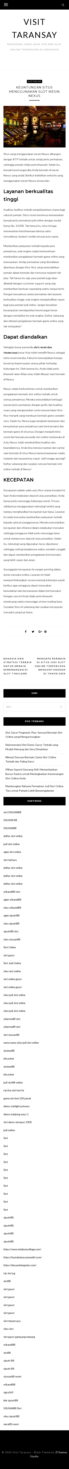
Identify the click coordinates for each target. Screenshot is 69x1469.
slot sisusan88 (11, 1034)
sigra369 (8, 1392)
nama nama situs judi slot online (21, 1042)
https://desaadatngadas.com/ (19, 1265)
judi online (9, 1130)
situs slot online (12, 971)
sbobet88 (9, 1050)
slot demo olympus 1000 (17, 1122)
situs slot (8, 1328)
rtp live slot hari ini (13, 1090)
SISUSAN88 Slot (12, 1408)
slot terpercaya (12, 1320)
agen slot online (12, 851)
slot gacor (9, 955)
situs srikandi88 (12, 907)
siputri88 (8, 1217)
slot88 (7, 1281)
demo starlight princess (16, 1106)
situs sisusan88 (11, 939)
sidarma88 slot (11, 1018)
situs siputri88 (11, 923)
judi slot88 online (13, 1082)
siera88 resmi (11, 1424)
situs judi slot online (14, 995)
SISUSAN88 (9, 828)
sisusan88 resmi (12, 1376)
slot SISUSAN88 (12, 812)
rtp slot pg (9, 1273)
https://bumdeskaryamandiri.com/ (22, 1257)
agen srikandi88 (12, 899)
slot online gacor (12, 979)
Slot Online (34, 81)
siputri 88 (8, 1360)
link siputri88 (10, 1400)
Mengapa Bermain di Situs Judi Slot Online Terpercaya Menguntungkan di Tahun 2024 (50, 666)
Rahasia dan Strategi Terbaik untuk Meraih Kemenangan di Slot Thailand (17, 666)
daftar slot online (12, 836)
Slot (5, 1138)
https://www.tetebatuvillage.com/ (22, 1249)
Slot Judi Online (12, 963)
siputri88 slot (10, 931)
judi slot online (11, 844)
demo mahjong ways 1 (16, 1114)
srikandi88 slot (11, 891)
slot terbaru (10, 859)
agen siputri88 (11, 915)
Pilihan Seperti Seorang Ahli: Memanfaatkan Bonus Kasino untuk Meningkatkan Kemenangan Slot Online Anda (34, 774)
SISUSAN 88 (10, 820)
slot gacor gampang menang (19, 1336)
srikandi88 (9, 1344)
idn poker (8, 1058)
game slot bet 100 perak (17, 1098)
